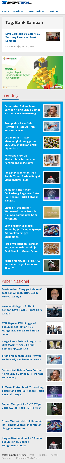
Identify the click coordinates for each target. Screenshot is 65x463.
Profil (32, 454)
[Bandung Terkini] (17, 2)
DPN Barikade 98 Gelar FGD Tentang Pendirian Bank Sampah (23, 37)
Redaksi (43, 454)
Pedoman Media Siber (28, 458)
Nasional (10, 46)
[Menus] (60, 4)
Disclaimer (7, 458)
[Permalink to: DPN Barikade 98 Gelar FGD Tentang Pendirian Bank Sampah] (53, 36)
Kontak (54, 454)
